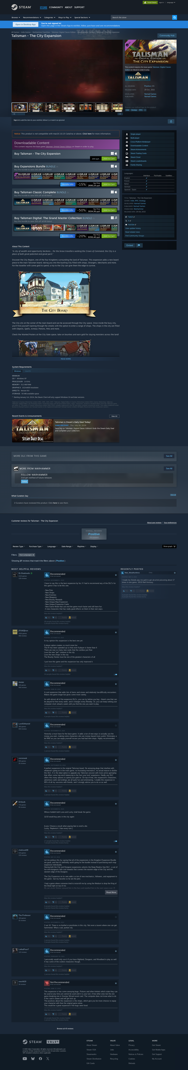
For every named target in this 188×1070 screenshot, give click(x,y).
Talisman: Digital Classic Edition (64, 32)
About (68, 7)
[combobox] (141, 17)
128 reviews (23, 578)
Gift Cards (91, 1063)
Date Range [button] (66, 546)
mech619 (22, 981)
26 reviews (22, 763)
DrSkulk (22, 802)
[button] (16, 17)
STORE (43, 7)
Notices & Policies (136, 1054)
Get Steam (156, 1045)
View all (173, 495)
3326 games (23, 633)
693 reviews (23, 729)
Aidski (21, 682)
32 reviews (22, 920)
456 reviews (23, 636)
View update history (133, 228)
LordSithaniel (24, 724)
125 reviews (23, 855)
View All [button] (114, 416)
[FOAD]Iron (23, 631)
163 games (22, 918)
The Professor (25, 915)
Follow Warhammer (34, 474)
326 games (22, 685)
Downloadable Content (86, 32)
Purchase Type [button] (35, 546)
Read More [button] (111, 892)
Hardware (114, 1054)
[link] (89, 184)
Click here (87, 134)
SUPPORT (79, 7)
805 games (22, 761)
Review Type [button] (18, 546)
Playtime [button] (80, 546)
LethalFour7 (24, 949)
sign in (161, 2)
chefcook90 (23, 850)
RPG (140, 110)
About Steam (92, 1045)
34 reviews (22, 984)
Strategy (134, 110)
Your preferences (170, 523)
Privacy (132, 1045)
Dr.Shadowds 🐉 (26, 573)
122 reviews (23, 952)
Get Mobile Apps (158, 1050)
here (55, 503)
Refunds (132, 1063)
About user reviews (154, 523)
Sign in (16, 120)
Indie (127, 110)
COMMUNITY (56, 7)
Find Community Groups (134, 236)
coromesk (23, 758)
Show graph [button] (167, 546)
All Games (15, 32)
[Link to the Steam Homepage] (21, 9)
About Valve (115, 1045)
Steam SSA (91, 1050)
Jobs (112, 1050)
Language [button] (51, 546)
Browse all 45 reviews (65, 1029)
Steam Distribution (94, 1059)
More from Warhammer (35, 468)
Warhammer (138, 209)
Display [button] (93, 546)
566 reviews (23, 687)
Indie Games (26, 32)
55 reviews (22, 807)
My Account (157, 1059)
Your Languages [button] (25, 555)
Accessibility (134, 1050)
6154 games (23, 576)
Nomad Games (150, 94)
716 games (22, 805)
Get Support (157, 1054)
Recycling (114, 1059)
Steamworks (91, 1054)
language (170, 2)
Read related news (132, 232)
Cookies (132, 1059)
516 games (22, 853)
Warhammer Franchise (41, 32)
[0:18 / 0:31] (67, 71)
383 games (22, 726)
